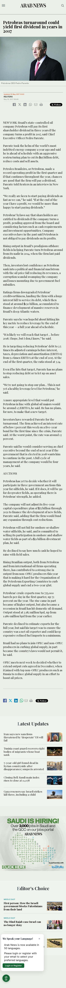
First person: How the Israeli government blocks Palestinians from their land (23, 906)
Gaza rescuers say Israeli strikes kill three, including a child (23, 793)
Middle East (9, 899)
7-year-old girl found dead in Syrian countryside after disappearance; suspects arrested (24, 766)
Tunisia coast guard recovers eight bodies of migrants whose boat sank (24, 751)
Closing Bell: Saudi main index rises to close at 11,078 (21, 779)
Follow (57, 104)
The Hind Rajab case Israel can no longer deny (22, 923)
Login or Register (13, 965)
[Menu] (3, 5)
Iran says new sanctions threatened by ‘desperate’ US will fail (23, 737)
